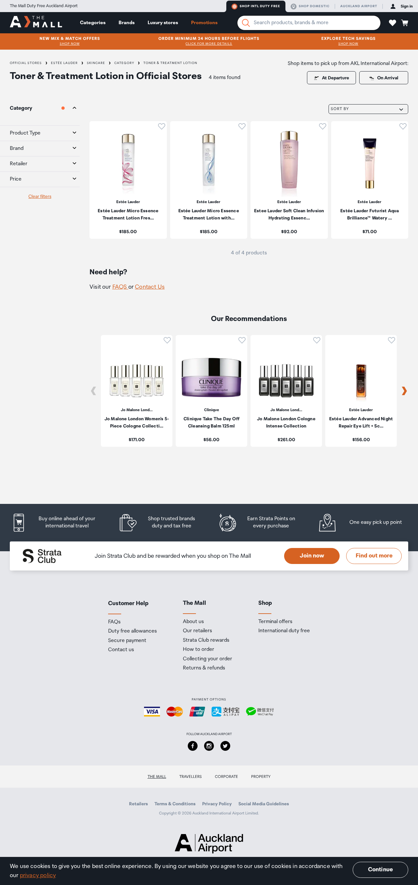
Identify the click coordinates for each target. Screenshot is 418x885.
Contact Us (150, 287)
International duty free (284, 631)
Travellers (190, 777)
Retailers (138, 804)
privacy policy (38, 875)
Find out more (374, 556)
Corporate (226, 777)
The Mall (157, 777)
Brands (127, 22)
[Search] (246, 22)
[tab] (40, 108)
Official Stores (26, 63)
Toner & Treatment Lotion (170, 63)
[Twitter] (225, 746)
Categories (92, 22)
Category (124, 63)
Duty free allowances (132, 631)
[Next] (404, 391)
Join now (312, 556)
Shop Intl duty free (260, 6)
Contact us (121, 650)
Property (261, 777)
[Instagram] (209, 746)
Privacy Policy (217, 804)
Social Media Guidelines (263, 804)
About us (193, 622)
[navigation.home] (36, 22)
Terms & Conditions (175, 804)
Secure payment (127, 641)
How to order (198, 649)
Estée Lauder (64, 63)
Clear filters (39, 196)
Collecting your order (207, 659)
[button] (392, 22)
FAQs (114, 622)
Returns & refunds (204, 668)
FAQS (120, 287)
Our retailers (197, 631)
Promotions (204, 22)
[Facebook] (193, 746)
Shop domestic (314, 6)
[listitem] (128, 180)
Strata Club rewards (206, 640)
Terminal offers (275, 622)
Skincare (96, 63)
